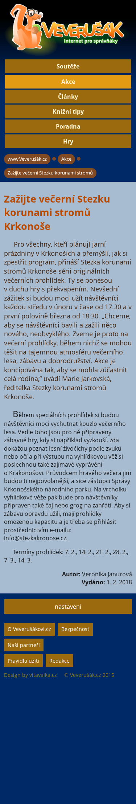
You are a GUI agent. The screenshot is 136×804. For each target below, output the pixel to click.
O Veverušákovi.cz (29, 628)
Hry (68, 141)
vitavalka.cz (43, 674)
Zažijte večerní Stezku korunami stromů (50, 172)
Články (68, 97)
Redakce (59, 660)
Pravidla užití (23, 660)
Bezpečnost (75, 628)
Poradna (68, 126)
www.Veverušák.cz (27, 159)
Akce (68, 82)
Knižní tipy (68, 111)
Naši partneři (24, 645)
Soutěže (68, 66)
